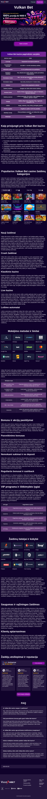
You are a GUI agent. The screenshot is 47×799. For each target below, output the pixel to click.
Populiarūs (5, 190)
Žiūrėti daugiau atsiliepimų (23, 694)
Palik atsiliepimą (38, 663)
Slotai (39, 190)
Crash (28, 190)
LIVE (17, 190)
